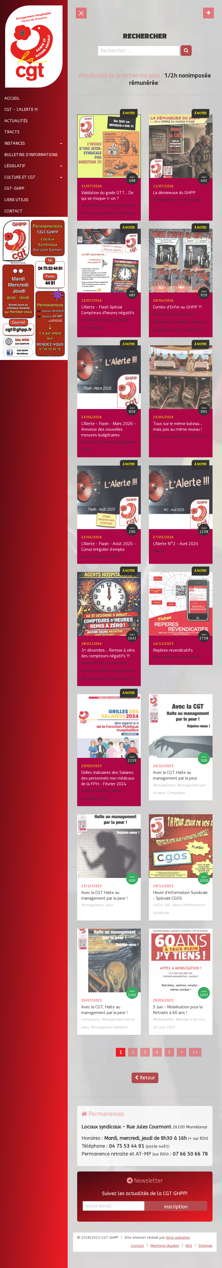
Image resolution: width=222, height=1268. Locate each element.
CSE (120, 205)
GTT (203, 436)
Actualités (16, 121)
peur (109, 905)
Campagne (176, 793)
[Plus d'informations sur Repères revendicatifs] (181, 604)
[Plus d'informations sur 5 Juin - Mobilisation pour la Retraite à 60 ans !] (181, 960)
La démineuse (188, 200)
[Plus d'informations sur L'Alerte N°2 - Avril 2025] (181, 497)
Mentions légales (165, 1246)
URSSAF (115, 556)
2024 (103, 798)
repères (169, 657)
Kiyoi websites (178, 1237)
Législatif (14, 166)
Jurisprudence (92, 328)
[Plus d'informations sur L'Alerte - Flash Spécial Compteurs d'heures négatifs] (109, 260)
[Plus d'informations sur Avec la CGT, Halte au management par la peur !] (109, 960)
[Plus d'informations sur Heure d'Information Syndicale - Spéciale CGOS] (181, 846)
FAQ (188, 1246)
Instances (14, 143)
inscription (176, 1207)
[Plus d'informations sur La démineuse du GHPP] (181, 146)
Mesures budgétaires (170, 436)
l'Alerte (158, 551)
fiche (157, 657)
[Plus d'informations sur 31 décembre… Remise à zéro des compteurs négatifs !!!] (109, 604)
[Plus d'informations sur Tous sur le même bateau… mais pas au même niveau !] (181, 377)
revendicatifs (187, 657)
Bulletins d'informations (31, 155)
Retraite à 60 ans (189, 1019)
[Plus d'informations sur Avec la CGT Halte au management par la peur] (181, 726)
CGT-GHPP (14, 188)
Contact (13, 211)
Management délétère (171, 322)
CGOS (157, 905)
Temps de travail (95, 663)
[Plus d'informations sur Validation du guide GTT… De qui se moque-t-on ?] (109, 146)
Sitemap (205, 1246)
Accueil (11, 98)
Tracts (11, 132)
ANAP (193, 436)
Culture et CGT (19, 177)
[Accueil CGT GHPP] (32, 46)
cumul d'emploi (94, 556)
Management (164, 200)
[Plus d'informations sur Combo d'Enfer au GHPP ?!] (181, 260)
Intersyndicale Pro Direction (112, 213)
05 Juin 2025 (164, 1027)
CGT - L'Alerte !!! (21, 109)
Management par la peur (173, 314)
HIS (167, 905)
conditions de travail (98, 205)
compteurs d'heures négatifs (104, 320)
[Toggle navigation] (208, 13)
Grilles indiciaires (95, 791)
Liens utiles (16, 200)
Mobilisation (163, 1019)
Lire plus (61, 172)
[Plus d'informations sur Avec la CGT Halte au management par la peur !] (109, 846)
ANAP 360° (193, 330)
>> (195, 1052)
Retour (146, 1078)
